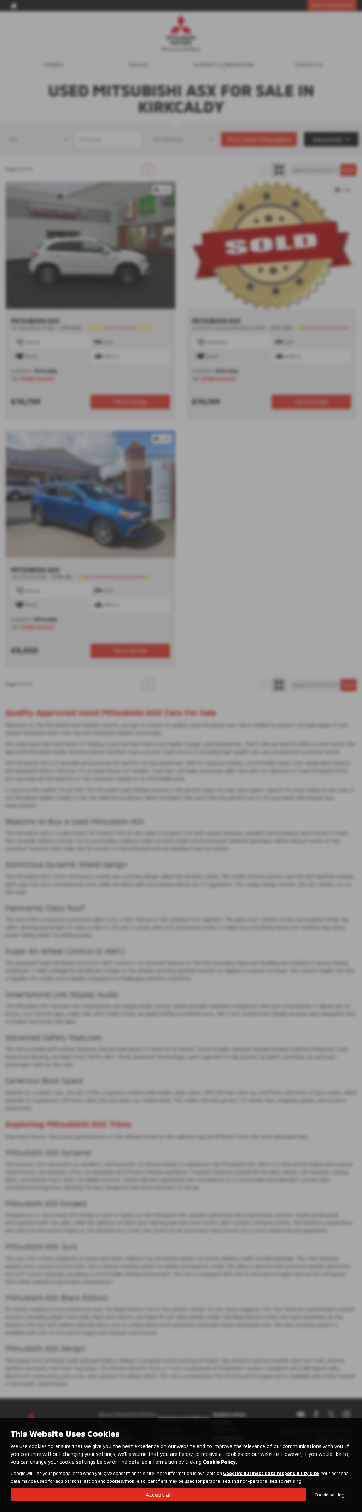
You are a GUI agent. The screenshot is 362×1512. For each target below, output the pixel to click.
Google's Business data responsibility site (271, 1473)
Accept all (159, 1494)
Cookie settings (331, 1494)
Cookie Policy (219, 1462)
